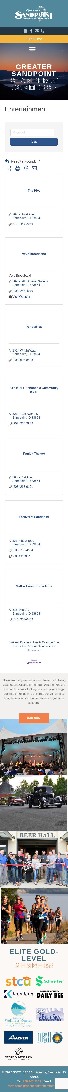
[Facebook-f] (31, 31)
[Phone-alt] (42, 31)
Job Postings (29, 646)
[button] (32, 49)
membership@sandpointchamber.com (34, 1086)
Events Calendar (43, 642)
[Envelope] (37, 31)
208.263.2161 (32, 1081)
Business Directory (20, 642)
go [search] (35, 141)
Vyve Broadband (20, 275)
